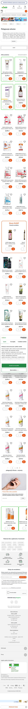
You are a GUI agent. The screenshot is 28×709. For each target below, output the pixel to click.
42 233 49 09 (14, 633)
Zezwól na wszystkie (14, 365)
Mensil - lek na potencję (6, 542)
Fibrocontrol (21, 544)
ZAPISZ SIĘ (22, 577)
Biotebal (14, 544)
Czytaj (22, 498)
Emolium (8, 549)
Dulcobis (3, 544)
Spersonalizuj (13, 370)
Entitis (14, 542)
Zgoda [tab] (4, 341)
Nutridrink (20, 549)
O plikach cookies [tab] (22, 341)
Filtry (14, 47)
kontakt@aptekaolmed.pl (14, 642)
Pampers (14, 549)
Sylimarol (9, 544)
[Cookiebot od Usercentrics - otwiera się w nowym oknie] (20, 338)
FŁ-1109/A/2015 (5, 676)
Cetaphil (3, 549)
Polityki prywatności (16, 588)
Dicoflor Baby (20, 542)
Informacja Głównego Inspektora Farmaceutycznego (12, 679)
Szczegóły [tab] (12, 341)
